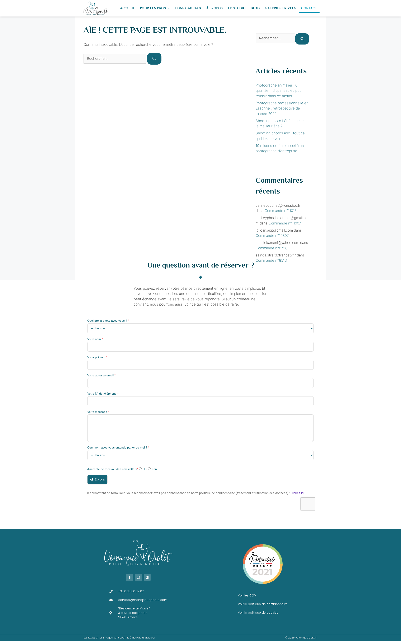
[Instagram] (138, 577)
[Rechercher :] (115, 58)
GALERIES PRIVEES (280, 8)
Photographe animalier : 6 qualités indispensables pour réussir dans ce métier (279, 90)
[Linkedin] (147, 577)
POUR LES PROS (153, 8)
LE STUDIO (237, 8)
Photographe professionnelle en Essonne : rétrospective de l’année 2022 (282, 108)
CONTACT (309, 8)
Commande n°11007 (285, 223)
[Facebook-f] (129, 577)
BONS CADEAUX (188, 8)
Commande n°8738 (271, 248)
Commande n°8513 (271, 260)
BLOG (255, 8)
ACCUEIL (127, 8)
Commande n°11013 (281, 211)
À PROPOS (214, 8)
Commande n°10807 (272, 235)
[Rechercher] (154, 59)
